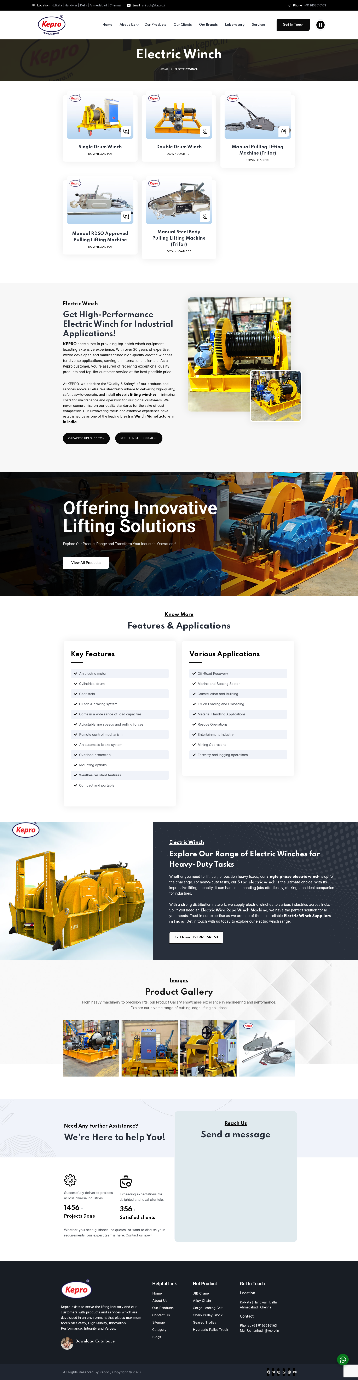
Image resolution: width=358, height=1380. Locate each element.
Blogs (156, 1337)
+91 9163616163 (315, 5)
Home (164, 69)
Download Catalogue (95, 1341)
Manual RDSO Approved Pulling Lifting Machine (100, 236)
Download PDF (100, 154)
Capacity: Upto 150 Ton (86, 438)
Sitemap (158, 1322)
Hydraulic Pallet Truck (210, 1330)
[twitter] (273, 1372)
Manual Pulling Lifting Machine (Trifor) (257, 150)
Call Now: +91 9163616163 (196, 937)
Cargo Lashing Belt (208, 1308)
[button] (67, 1048)
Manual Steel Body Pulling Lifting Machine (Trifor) (179, 238)
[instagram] (278, 1372)
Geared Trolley (204, 1322)
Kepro (105, 1372)
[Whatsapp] (284, 1372)
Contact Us (161, 1315)
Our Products (163, 1308)
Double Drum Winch (179, 147)
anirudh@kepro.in (154, 5)
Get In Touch (293, 25)
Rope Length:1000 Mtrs (138, 438)
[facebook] (268, 1372)
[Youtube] (294, 1372)
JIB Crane (201, 1293)
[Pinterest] (289, 1372)
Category (159, 1330)
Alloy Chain (202, 1300)
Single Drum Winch (100, 147)
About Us (159, 1300)
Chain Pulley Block (208, 1315)
